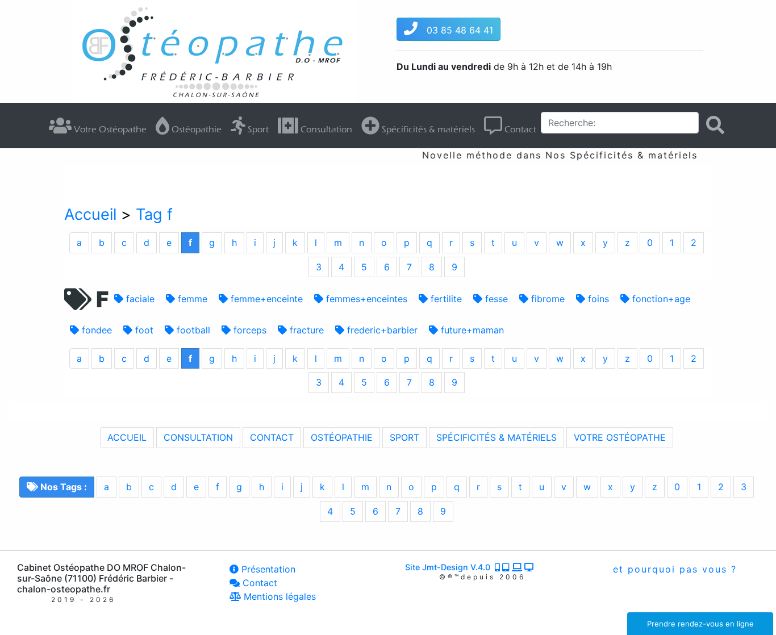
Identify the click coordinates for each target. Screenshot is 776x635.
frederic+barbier (381, 330)
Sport (257, 129)
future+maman (471, 330)
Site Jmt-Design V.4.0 (450, 567)
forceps (248, 330)
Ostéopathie (195, 129)
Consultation (325, 129)
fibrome (546, 298)
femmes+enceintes (365, 298)
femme (191, 298)
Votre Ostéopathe (109, 129)
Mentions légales (278, 596)
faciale (139, 298)
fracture (305, 330)
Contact (519, 129)
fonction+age (659, 298)
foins (597, 298)
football (192, 330)
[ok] (715, 125)
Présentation (267, 569)
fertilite (445, 298)
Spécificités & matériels (427, 129)
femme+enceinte (265, 298)
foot (142, 330)
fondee (95, 330)
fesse (495, 298)
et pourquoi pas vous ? (673, 569)
